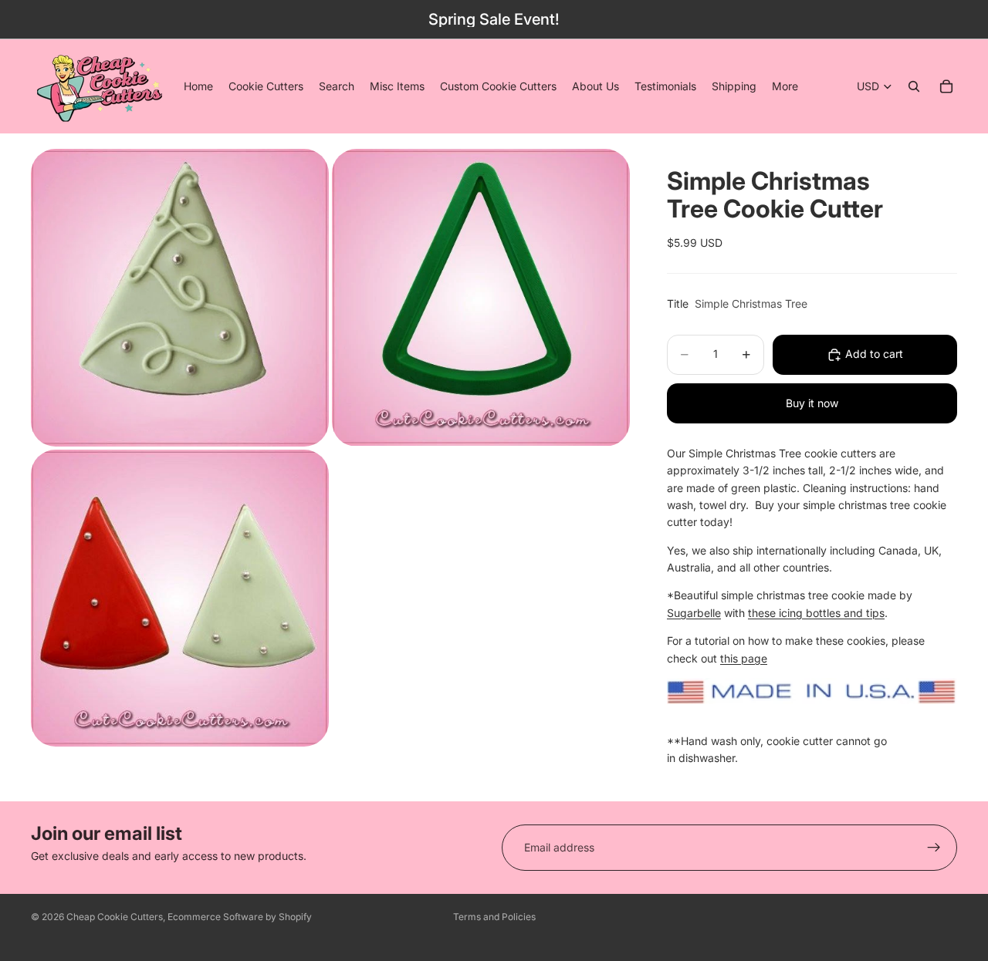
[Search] (914, 86)
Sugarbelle (694, 612)
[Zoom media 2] (481, 297)
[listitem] (785, 86)
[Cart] (946, 86)
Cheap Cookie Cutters (114, 916)
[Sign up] (934, 847)
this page (743, 658)
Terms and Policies (494, 916)
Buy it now (812, 403)
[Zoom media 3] (180, 598)
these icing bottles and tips (816, 612)
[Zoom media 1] (180, 297)
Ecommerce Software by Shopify (239, 916)
